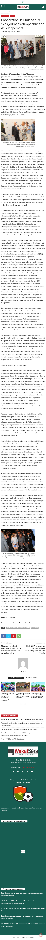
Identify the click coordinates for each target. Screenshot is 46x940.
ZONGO (3, 923)
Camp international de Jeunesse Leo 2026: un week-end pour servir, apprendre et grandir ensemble (37, 696)
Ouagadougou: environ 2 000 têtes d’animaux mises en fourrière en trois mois (23, 695)
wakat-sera (5, 16)
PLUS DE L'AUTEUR (31, 678)
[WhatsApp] (19, 636)
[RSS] (23, 772)
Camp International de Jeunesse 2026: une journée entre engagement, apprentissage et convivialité (7, 697)
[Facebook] (3, 636)
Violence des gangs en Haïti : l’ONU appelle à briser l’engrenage (22, 719)
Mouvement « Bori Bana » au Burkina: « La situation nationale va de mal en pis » (11, 649)
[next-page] (24, 704)
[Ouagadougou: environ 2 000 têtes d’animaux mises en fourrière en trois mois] (23, 687)
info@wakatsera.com (28, 767)
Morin (5, 31)
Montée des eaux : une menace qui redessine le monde (19, 729)
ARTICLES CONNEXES (16, 678)
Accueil (3, 12)
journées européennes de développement (18, 628)
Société (9, 12)
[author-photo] (23, 663)
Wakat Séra (34, 628)
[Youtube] (32, 772)
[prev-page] (22, 704)
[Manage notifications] (41, 935)
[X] (8, 636)
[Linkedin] (18, 772)
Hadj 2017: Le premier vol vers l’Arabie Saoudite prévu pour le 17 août (35, 649)
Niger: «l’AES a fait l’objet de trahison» (13, 739)
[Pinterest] (13, 636)
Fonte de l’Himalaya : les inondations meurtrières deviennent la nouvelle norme (21, 724)
